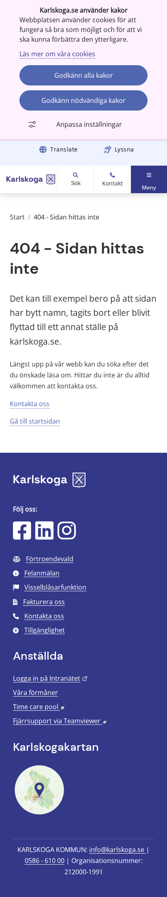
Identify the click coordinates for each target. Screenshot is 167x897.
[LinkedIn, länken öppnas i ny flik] (44, 535)
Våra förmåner (35, 692)
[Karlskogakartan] (39, 813)
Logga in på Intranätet (50, 678)
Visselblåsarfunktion (55, 587)
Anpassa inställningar (89, 124)
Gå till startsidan (35, 421)
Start (17, 217)
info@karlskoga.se (117, 849)
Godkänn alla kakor (83, 75)
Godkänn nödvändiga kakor (83, 100)
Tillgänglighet (44, 630)
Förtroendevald (49, 558)
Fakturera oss (44, 601)
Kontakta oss (29, 403)
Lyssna (124, 149)
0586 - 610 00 (44, 860)
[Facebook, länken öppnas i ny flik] (22, 535)
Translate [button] (64, 149)
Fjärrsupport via (60, 720)
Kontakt (112, 183)
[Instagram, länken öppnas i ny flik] (67, 535)
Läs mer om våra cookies (57, 53)
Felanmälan (42, 573)
